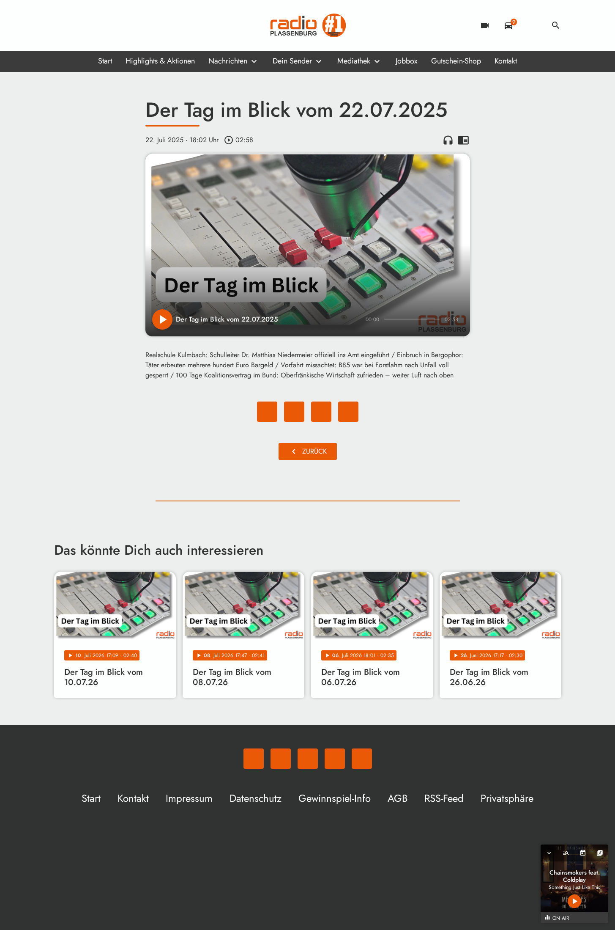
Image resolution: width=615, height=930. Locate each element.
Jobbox (407, 60)
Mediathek (353, 60)
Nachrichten (227, 60)
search (556, 25)
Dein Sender (292, 60)
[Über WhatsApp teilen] (321, 412)
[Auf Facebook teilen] (267, 412)
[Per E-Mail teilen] (348, 412)
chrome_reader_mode (463, 140)
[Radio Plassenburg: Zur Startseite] (307, 25)
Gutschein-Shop (456, 60)
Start (105, 60)
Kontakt (506, 60)
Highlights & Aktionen (160, 60)
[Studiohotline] (130, 25)
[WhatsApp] (62, 25)
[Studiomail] (113, 25)
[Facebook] (79, 25)
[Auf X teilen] (294, 412)
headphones (448, 140)
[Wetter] (532, 25)
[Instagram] (96, 25)
